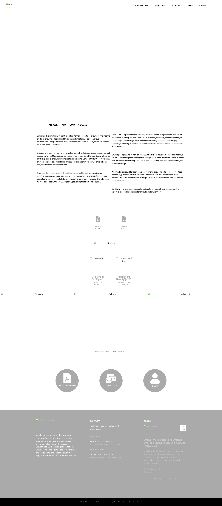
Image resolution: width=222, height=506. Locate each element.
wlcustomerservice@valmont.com (106, 444)
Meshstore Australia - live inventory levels (98, 281)
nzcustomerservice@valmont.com (106, 458)
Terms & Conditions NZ (136, 502)
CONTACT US (111, 385)
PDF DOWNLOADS (67, 386)
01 (155, 479)
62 (170, 479)
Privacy (111, 502)
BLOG (155, 386)
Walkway (98, 226)
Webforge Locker (88, 502)
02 (160, 479)
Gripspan (124, 226)
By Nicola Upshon (150, 469)
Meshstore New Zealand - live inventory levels (124, 281)
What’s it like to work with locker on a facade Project (165, 442)
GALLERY (111, 393)
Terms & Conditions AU (121, 502)
